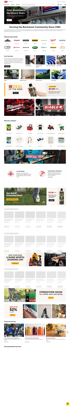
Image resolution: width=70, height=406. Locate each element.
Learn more (7, 66)
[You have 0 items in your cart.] (65, 4)
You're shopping (10, 1)
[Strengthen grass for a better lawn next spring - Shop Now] (35, 295)
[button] (12, 4)
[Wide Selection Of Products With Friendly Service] (35, 15)
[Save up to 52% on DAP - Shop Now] (35, 311)
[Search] (53, 4)
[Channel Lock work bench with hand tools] (35, 157)
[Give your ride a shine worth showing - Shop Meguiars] (35, 259)
